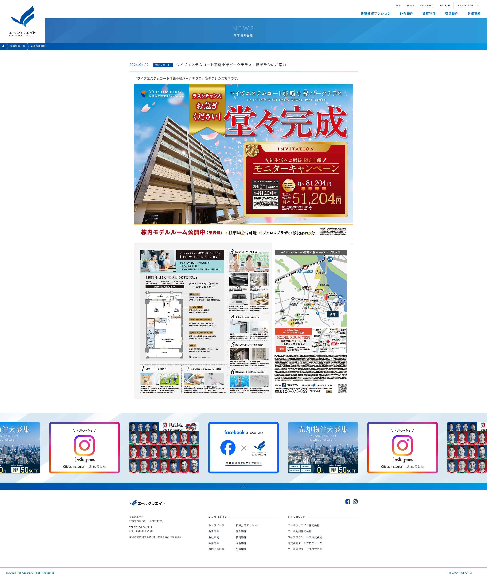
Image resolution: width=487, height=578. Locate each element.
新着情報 (213, 531)
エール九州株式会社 (300, 531)
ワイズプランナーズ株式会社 (305, 537)
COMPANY (427, 5)
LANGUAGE (465, 5)
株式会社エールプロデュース (305, 543)
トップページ (216, 525)
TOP (398, 5)
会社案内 (213, 537)
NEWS (410, 5)
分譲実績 (474, 13)
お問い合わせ (216, 549)
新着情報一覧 (17, 46)
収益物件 (451, 13)
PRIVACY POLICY (458, 573)
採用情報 (213, 543)
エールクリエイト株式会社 (304, 525)
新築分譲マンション (376, 13)
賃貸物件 (429, 13)
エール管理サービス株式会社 (305, 549)
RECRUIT (445, 5)
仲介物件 (406, 13)
